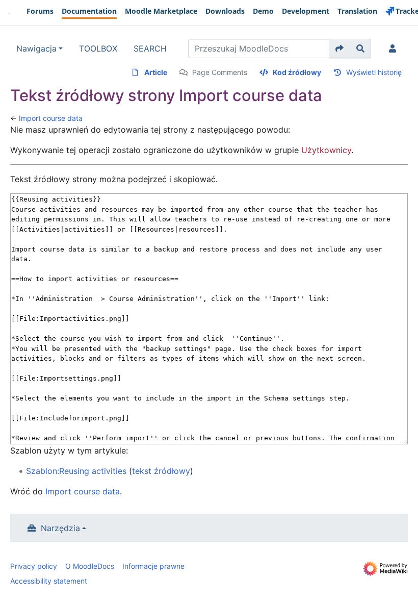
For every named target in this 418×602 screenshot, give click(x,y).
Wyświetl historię (374, 72)
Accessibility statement (48, 580)
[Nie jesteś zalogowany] (394, 48)
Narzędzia (60, 528)
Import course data (51, 118)
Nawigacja (36, 48)
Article (155, 72)
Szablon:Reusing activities (76, 471)
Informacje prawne (153, 566)
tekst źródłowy (161, 471)
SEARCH (150, 48)
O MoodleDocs (89, 566)
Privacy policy (33, 566)
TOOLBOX (98, 48)
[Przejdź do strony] (339, 48)
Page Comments (219, 72)
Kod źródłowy (297, 72)
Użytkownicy (326, 150)
